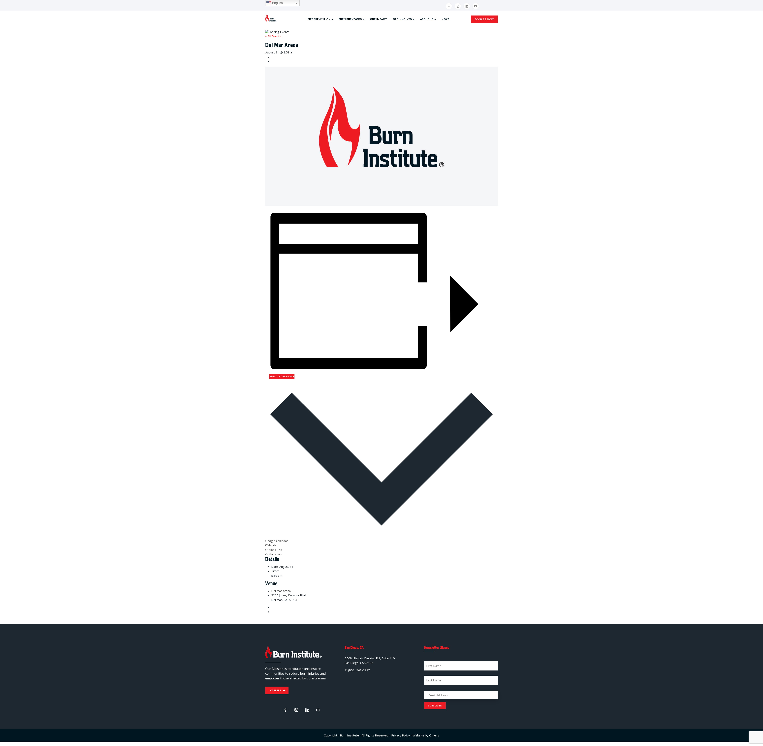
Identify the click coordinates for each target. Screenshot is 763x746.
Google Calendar (276, 541)
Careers (275, 690)
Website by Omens (426, 735)
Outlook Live (273, 554)
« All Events (273, 36)
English (277, 3)
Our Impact (378, 19)
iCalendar (271, 545)
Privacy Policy (400, 735)
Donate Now (484, 19)
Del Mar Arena (281, 591)
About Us (426, 19)
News (445, 19)
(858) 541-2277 (359, 670)
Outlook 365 (273, 550)
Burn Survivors (350, 19)
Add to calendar (281, 376)
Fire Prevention (319, 19)
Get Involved (402, 19)
